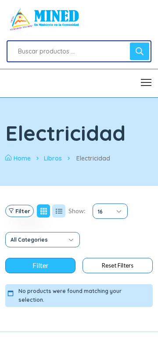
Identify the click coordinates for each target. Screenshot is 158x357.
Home (22, 158)
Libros (53, 158)
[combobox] (110, 211)
